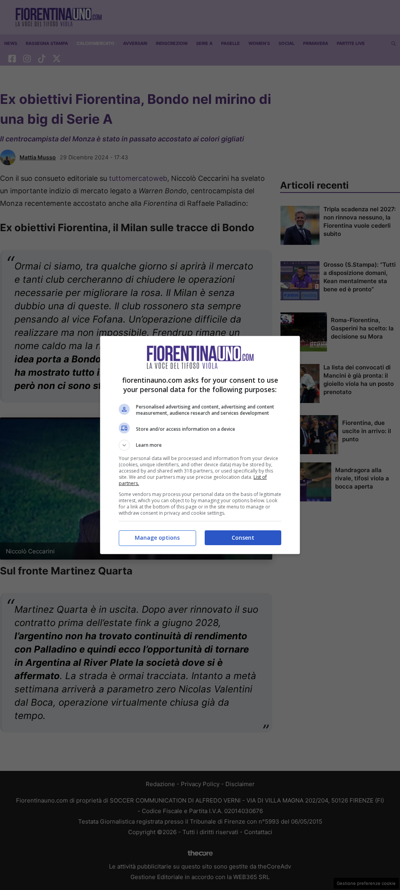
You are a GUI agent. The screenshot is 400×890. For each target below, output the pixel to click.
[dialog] (200, 445)
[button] (200, 445)
